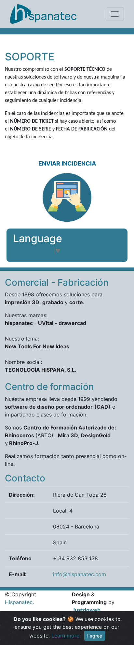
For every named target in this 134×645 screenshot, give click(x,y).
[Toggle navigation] (115, 13)
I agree (94, 636)
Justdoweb (86, 610)
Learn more (65, 635)
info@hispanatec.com (79, 574)
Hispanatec (19, 602)
